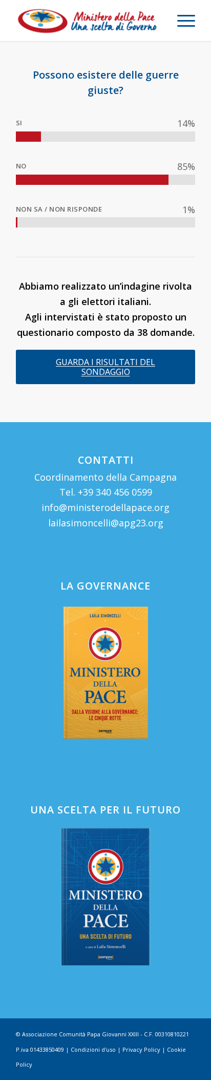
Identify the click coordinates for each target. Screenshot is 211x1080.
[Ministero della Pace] (87, 20)
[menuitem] (181, 20)
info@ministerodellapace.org (105, 507)
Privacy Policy (141, 1049)
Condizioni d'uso (93, 1049)
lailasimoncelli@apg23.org (105, 523)
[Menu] (181, 20)
